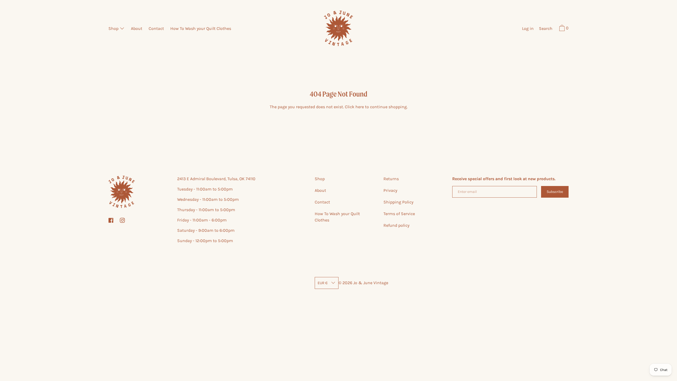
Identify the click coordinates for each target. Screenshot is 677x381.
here (359, 106)
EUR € (323, 283)
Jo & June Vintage (370, 282)
